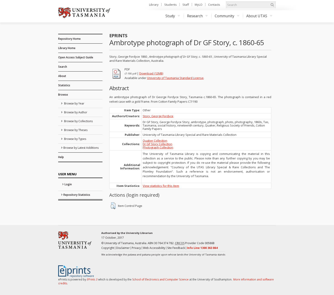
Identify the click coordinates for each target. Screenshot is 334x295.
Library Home (66, 48)
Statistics (64, 85)
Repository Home (69, 39)
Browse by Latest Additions (81, 148)
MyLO (198, 4)
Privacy (136, 248)
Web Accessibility (154, 248)
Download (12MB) (151, 73)
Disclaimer (123, 248)
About (62, 76)
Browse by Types (74, 139)
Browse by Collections (78, 121)
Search (62, 67)
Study (170, 15)
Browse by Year (73, 103)
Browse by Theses (75, 130)
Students (170, 4)
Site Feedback (176, 248)
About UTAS (256, 15)
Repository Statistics (76, 195)
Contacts (214, 4)
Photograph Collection (158, 147)
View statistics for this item (161, 186)
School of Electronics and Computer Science (160, 279)
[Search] (272, 4)
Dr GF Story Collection (157, 144)
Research (195, 15)
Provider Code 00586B (194, 243)
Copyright (107, 248)
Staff (185, 4)
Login (68, 184)
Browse (63, 95)
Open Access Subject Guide (75, 57)
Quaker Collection (155, 141)
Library (154, 4)
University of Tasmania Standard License (175, 78)
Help (61, 157)
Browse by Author (75, 112)
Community (224, 15)
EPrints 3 (92, 279)
